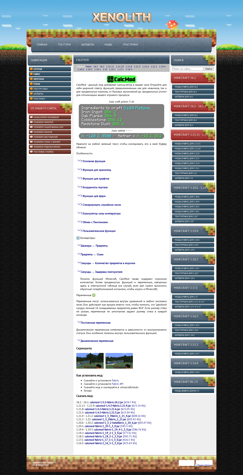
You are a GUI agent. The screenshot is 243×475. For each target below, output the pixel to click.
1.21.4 (145, 66)
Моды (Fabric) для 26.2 (186, 86)
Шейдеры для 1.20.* (184, 221)
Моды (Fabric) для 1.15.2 (187, 353)
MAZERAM (45, 473)
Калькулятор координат (46, 117)
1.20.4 (81, 69)
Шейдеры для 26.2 (184, 96)
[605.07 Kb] (122, 422)
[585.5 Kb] (109, 426)
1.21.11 (110, 66)
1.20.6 (162, 66)
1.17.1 (121, 69)
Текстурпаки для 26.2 (186, 91)
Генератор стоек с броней (47, 142)
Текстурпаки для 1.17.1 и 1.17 (189, 301)
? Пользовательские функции (98, 231)
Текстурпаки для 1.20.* (186, 216)
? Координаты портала (94, 187)
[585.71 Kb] (111, 436)
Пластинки (130, 44)
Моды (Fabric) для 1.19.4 (187, 240)
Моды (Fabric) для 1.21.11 (187, 143)
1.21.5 (137, 66)
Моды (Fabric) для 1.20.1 (187, 211)
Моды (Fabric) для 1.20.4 (187, 201)
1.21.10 (120, 66)
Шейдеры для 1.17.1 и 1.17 (188, 306)
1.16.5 (129, 69)
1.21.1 (154, 66)
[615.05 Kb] (110, 409)
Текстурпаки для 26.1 (186, 120)
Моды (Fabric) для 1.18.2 (187, 268)
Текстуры (64, 44)
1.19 (105, 69)
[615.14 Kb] (120, 405)
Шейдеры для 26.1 (184, 125)
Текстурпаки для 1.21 (186, 173)
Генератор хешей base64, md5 (48, 127)
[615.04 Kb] (110, 412)
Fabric (89, 66)
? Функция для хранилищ (96, 170)
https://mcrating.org (59, 473)
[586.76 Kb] (120, 429)
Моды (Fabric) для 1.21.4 (187, 163)
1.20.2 (89, 69)
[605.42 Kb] (116, 419)
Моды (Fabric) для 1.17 (186, 297)
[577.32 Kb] (110, 433)
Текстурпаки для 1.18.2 (186, 273)
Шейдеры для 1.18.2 (185, 278)
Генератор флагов (43, 132)
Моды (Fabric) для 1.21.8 (187, 153)
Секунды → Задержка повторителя (101, 272)
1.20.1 (97, 69)
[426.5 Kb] (109, 439)
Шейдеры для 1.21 (184, 178)
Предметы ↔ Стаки (92, 254)
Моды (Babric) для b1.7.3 (187, 391)
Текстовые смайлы (43, 151)
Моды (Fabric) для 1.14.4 (187, 372)
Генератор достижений (46, 137)
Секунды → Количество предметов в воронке (108, 263)
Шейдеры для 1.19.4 (185, 249)
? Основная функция (93, 161)
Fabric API (117, 384)
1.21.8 (129, 66)
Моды (108, 44)
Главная (42, 44)
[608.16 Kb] (119, 416)
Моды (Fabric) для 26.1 (186, 115)
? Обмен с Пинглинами (94, 222)
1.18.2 (112, 69)
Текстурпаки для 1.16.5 (186, 330)
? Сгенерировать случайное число (101, 204)
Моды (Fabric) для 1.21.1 (187, 168)
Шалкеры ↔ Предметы (94, 245)
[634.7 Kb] (113, 402)
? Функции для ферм (93, 196)
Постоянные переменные (95, 322)
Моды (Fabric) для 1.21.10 (187, 148)
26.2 (95, 66)
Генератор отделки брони (47, 147)
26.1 (102, 66)
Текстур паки (40, 89)
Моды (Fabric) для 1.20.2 (187, 206)
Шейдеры (87, 44)
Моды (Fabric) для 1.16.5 (187, 325)
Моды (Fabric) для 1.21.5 (187, 158)
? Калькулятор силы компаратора (101, 213)
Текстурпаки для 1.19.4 (186, 245)
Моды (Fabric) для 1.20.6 (187, 196)
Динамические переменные (97, 341)
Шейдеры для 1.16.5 (185, 335)
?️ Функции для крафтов (95, 178)
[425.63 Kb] (111, 443)
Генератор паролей (43, 122)
